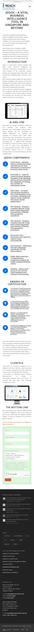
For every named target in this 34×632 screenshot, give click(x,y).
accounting (6, 535)
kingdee (21, 540)
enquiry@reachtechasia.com (12, 0)
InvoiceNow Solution (8, 564)
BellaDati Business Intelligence (10, 572)
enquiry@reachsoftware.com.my (17, 613)
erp (5, 540)
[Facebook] (23, 628)
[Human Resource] (17, 459)
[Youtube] (30, 628)
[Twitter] (25, 628)
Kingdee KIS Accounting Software (11, 553)
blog (27, 535)
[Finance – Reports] (17, 453)
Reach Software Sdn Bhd (10, 602)
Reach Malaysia (17, 1)
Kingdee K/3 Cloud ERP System (10, 559)
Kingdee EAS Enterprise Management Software (14, 561)
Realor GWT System (7, 570)
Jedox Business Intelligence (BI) (11, 567)
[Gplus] (27, 628)
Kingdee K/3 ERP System (9, 556)
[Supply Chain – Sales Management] (17, 455)
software (15, 544)
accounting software (17, 535)
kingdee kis (6, 544)
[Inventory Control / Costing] (17, 457)
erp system (12, 540)
